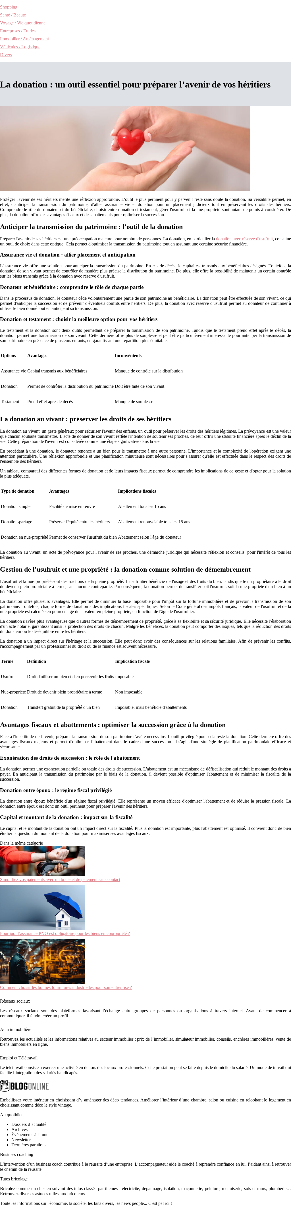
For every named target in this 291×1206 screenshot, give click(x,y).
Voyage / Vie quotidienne (22, 22)
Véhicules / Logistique (20, 46)
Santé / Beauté (13, 15)
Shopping (8, 7)
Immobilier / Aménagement (24, 38)
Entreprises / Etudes (18, 30)
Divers (6, 54)
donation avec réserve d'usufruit (244, 238)
